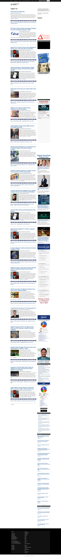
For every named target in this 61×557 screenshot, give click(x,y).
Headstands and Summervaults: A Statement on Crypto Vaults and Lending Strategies (43, 479)
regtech (33, 82)
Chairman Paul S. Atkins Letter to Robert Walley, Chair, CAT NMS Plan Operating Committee (43, 459)
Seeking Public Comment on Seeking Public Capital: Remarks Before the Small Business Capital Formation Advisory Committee (44, 488)
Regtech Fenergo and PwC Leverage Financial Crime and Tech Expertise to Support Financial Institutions (22, 328)
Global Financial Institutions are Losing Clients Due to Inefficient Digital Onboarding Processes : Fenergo (23, 148)
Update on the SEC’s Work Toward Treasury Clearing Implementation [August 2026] (44, 464)
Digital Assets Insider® (13, 536)
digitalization (24, 342)
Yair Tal (29, 224)
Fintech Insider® (13, 534)
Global (22, 22)
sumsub (13, 243)
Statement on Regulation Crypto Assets (43, 444)
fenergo (28, 141)
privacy (27, 62)
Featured (11, 0)
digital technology (31, 184)
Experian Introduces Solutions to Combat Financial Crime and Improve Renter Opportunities (23, 171)
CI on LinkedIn (12, 547)
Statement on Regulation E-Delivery (43, 493)
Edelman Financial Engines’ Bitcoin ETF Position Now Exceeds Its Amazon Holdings (44, 369)
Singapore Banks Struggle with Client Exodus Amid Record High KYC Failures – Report (23, 347)
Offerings (20, 0)
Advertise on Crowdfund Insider (28, 547)
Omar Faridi (27, 31)
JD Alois (27, 193)
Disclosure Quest (13, 535)
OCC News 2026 (42, 415)
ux (16, 165)
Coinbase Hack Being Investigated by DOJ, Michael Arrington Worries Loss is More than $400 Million (23, 191)
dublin (23, 141)
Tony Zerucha (19, 13)
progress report (31, 400)
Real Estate (26, 541)
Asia (14, 361)
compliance (29, 283)
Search (48, 0)
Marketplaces (16, 0)
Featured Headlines (27, 532)
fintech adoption (29, 303)
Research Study (34, 361)
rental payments (16, 185)
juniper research (28, 82)
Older (12, 404)
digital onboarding (32, 164)
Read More (16, 18)
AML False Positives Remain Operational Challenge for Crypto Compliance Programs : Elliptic (23, 29)
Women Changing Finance (27, 543)
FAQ (25, 550)
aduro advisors (24, 283)
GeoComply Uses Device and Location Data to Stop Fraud (23, 89)
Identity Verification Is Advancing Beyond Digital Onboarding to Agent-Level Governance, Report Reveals (22, 69)
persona (25, 62)
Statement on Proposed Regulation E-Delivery (43, 501)
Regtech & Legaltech (26, 41)
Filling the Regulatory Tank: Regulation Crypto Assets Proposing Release (43, 441)
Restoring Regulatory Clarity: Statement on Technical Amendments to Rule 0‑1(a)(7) (43, 474)
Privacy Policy (26, 552)
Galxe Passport (34, 242)
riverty (19, 262)
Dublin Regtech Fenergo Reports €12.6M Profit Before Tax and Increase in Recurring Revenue (22, 388)
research (12, 83)
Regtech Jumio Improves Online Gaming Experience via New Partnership (20, 108)
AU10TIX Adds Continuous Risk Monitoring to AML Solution (23, 210)
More (36, 0)
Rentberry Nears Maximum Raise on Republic (44, 375)
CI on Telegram (12, 549)
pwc (30, 342)
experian (12, 185)
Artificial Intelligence (17, 61)
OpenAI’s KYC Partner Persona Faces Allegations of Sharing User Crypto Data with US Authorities (23, 48)
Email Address (39, 14)
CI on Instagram (13, 548)
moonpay (12, 23)
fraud (25, 82)
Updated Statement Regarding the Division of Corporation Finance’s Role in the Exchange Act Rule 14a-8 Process (44, 454)
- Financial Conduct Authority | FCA (43, 516)
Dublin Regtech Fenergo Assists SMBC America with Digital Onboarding (22, 126)
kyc (35, 22)
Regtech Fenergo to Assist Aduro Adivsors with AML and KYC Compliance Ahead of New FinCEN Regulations (23, 269)
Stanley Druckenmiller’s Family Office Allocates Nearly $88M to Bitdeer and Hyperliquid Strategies (43, 366)
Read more (39, 438)
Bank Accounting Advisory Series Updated (43, 421)
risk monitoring (26, 224)
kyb (21, 224)
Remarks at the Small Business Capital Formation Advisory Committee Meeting (43, 484)
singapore (12, 362)
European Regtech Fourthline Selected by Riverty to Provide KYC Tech (23, 248)
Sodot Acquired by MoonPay (18, 11)
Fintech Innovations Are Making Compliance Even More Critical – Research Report (23, 289)
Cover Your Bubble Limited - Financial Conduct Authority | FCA (43, 520)
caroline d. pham (28, 22)
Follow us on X (44, 410)
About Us (26, 548)
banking (25, 361)
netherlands (16, 262)
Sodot (15, 23)
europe (25, 141)
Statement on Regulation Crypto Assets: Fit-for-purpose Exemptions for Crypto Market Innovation (43, 436)
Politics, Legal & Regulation (31, 61)
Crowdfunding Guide (27, 549)
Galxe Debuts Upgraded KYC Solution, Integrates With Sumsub (23, 229)
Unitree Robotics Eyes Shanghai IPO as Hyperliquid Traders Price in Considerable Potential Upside (43, 379)
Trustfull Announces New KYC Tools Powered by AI (23, 308)
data (20, 62)
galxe (31, 242)
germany (33, 261)
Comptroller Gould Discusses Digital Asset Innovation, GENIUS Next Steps (43, 414)
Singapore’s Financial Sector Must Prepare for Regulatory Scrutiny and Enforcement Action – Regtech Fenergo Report (22, 368)
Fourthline (30, 261)
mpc (13, 23)
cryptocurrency (33, 22)
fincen (34, 283)
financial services (24, 303)
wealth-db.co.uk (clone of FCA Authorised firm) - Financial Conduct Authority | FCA (44, 508)
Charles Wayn (28, 242)
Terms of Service (26, 551)
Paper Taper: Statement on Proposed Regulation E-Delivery (43, 497)
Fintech (32, 0)
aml (32, 41)
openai (23, 62)
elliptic (15, 42)
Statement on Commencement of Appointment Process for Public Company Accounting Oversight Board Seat (44, 449)
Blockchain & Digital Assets (26, 0)
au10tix (20, 224)
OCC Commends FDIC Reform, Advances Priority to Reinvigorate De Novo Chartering (44, 425)
